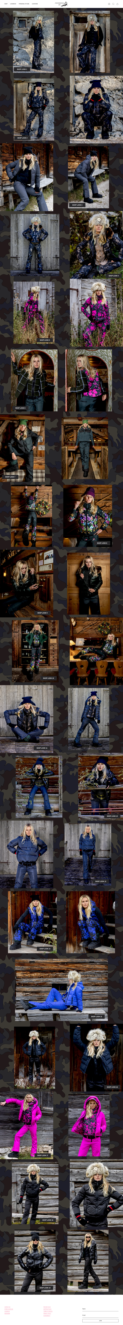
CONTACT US (7, 1307)
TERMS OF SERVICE (47, 1311)
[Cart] (117, 4)
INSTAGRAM (7, 1313)
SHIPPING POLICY (47, 1309)
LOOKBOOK (7, 1311)
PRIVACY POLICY (47, 1313)
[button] (6, 4)
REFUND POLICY (47, 1307)
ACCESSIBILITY (46, 1315)
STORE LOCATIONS (9, 1309)
